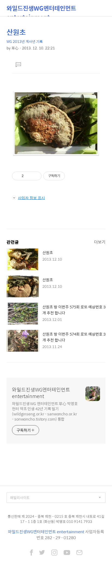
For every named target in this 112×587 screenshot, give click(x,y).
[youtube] (67, 553)
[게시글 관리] (35, 176)
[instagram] (54, 553)
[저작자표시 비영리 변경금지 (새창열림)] (72, 176)
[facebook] (31, 553)
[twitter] (42, 553)
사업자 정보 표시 (31, 197)
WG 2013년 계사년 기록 (25, 41)
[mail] (79, 553)
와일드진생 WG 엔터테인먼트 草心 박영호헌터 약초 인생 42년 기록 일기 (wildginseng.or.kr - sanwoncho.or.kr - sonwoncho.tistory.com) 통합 (45, 411)
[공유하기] (28, 176)
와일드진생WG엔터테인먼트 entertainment (41, 10)
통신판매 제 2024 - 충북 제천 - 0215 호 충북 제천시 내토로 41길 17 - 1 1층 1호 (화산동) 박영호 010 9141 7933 (56, 519)
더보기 (99, 242)
